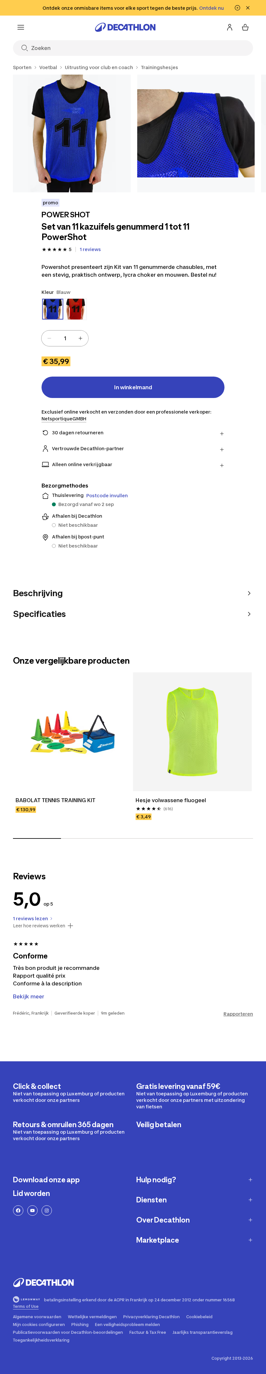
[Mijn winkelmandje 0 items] (245, 27)
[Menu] (21, 27)
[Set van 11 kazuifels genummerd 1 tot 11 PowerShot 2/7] (196, 133)
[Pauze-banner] (237, 8)
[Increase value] (80, 338)
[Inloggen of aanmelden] (229, 27)
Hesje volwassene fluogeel (171, 800)
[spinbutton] (65, 338)
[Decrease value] (49, 338)
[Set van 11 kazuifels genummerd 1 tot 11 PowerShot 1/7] (72, 133)
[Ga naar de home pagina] (125, 27)
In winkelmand (133, 387)
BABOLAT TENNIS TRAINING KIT (55, 800)
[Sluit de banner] (248, 8)
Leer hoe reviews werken (39, 925)
